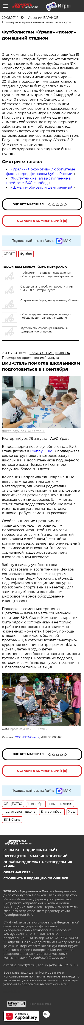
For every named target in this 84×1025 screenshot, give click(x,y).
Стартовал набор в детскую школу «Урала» (49, 300)
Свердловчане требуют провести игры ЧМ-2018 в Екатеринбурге (46, 288)
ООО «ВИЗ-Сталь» (27, 737)
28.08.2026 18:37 (14, 353)
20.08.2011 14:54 (13, 18)
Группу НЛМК (42, 451)
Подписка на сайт (40, 850)
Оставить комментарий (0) (42, 221)
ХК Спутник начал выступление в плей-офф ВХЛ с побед (38, 180)
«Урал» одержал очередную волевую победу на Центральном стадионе (45, 316)
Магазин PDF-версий (49, 856)
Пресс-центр (14, 856)
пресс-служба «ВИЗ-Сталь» (23, 431)
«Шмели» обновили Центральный (42, 187)
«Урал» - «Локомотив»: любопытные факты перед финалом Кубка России (40, 171)
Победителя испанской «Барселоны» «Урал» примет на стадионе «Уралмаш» (46, 274)
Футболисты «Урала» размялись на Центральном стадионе (44, 329)
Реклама (11, 850)
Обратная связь (18, 872)
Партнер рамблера (40, 1004)
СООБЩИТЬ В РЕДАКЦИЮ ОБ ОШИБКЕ (35, 878)
